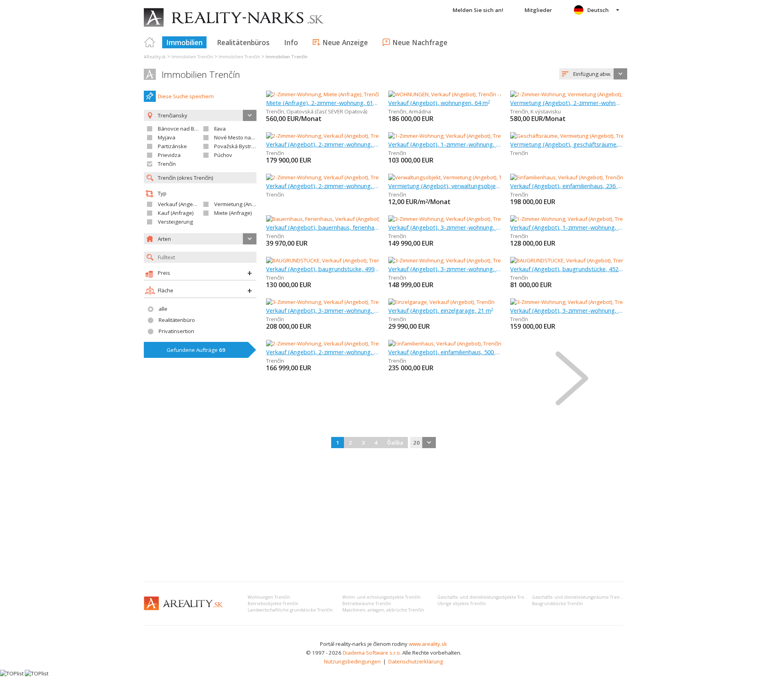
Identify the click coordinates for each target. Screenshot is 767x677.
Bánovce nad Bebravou (186, 128)
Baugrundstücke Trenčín (557, 603)
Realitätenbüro (177, 320)
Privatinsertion (176, 331)
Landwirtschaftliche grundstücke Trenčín (290, 610)
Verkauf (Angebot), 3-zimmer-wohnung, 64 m (444, 227)
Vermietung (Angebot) (241, 204)
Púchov (223, 155)
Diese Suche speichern (186, 96)
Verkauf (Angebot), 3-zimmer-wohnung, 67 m (322, 310)
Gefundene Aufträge (196, 349)
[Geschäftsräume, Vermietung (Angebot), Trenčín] (569, 135)
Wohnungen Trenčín (269, 597)
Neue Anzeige (345, 42)
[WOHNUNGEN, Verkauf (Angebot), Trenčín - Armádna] (452, 94)
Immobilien (184, 42)
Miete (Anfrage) (233, 212)
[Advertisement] (383, 516)
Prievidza (169, 155)
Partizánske (172, 146)
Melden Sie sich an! (478, 10)
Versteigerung (175, 221)
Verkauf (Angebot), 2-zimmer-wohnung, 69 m (322, 144)
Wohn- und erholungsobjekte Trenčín (381, 597)
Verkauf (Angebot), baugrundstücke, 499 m (322, 269)
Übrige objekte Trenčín (461, 603)
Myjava (166, 137)
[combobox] (593, 73)
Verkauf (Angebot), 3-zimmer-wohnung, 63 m (566, 310)
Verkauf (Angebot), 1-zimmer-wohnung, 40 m (566, 227)
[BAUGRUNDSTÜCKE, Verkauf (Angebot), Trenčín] (323, 260)
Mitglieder (538, 10)
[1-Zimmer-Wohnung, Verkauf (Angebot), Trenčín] (446, 135)
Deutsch (598, 10)
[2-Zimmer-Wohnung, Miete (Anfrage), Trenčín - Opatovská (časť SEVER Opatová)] (363, 94)
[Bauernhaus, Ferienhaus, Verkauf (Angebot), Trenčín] (330, 218)
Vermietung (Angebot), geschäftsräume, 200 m (566, 144)
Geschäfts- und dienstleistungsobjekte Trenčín (485, 597)
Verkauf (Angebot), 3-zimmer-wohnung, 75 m (444, 269)
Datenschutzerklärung (415, 661)
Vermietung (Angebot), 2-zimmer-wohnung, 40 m (566, 103)
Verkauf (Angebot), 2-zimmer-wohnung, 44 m (322, 186)
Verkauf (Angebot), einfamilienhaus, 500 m (444, 352)
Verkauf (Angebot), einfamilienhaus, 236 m (566, 186)
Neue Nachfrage (419, 42)
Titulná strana (150, 42)
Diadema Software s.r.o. (372, 652)
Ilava (220, 128)
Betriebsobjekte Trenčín (273, 603)
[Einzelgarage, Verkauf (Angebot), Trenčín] (441, 302)
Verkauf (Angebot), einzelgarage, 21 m (440, 310)
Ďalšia (395, 442)
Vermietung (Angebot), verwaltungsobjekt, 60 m (444, 186)
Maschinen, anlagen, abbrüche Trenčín (383, 610)
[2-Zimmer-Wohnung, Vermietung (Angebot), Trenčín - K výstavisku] (590, 94)
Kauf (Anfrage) (176, 212)
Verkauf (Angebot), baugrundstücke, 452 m (566, 269)
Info (291, 42)
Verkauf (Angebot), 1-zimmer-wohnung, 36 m (444, 144)
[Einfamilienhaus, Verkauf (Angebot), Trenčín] (566, 177)
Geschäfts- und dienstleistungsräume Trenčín (579, 597)
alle (163, 308)
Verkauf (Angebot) (180, 204)
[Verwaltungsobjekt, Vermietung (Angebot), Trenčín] (449, 177)
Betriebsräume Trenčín (366, 603)
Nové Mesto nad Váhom (243, 137)
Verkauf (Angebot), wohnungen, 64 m (439, 103)
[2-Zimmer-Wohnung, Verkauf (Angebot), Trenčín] (324, 135)
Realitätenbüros (243, 42)
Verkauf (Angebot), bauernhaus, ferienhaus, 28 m (322, 227)
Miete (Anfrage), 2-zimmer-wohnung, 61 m (322, 103)
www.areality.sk (428, 643)
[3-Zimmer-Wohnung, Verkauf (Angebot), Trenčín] (446, 218)
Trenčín (167, 163)
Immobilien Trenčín (201, 74)
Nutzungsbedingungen (352, 661)
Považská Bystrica (236, 146)
